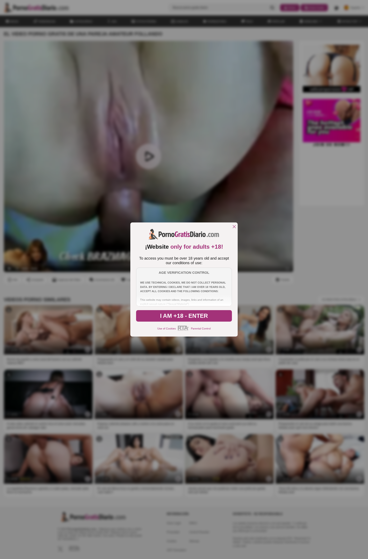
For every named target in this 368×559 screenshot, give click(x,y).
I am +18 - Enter (184, 316)
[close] (234, 227)
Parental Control (201, 328)
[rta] (183, 330)
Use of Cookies (166, 328)
